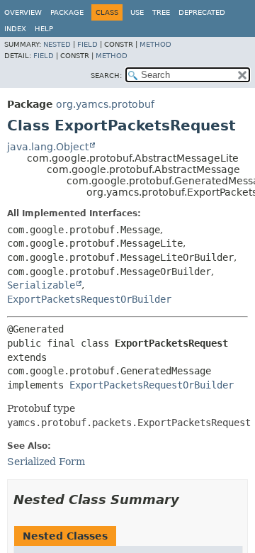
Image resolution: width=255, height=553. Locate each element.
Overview (23, 12)
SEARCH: (106, 75)
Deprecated (201, 12)
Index (15, 29)
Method (155, 44)
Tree (161, 12)
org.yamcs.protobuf (105, 104)
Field (87, 44)
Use (137, 12)
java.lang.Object (48, 146)
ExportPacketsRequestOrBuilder (89, 299)
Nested (57, 44)
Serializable (41, 285)
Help (44, 29)
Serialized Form (46, 461)
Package (67, 12)
